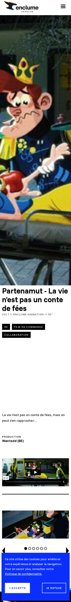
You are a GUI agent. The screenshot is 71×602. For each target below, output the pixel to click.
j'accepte (17, 588)
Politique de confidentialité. (23, 574)
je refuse (54, 588)
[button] (63, 6)
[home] (20, 6)
